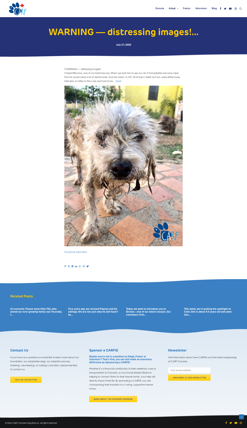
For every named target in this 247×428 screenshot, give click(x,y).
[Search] (240, 8)
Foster (187, 8)
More (118, 81)
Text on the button (26, 380)
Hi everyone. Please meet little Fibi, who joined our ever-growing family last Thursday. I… (36, 312)
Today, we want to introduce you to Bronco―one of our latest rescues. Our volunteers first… (148, 312)
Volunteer (201, 8)
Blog (214, 8)
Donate (160, 8)
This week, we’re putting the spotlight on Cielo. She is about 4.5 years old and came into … (208, 312)
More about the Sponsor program (113, 399)
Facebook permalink (75, 252)
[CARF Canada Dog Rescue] (18, 8)
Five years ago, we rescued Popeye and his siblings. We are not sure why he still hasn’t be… (93, 312)
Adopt (172, 8)
